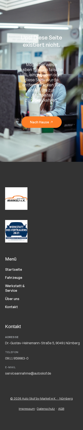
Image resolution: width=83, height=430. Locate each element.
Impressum (27, 409)
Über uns (12, 299)
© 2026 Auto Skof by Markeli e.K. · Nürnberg (41, 398)
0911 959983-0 (16, 358)
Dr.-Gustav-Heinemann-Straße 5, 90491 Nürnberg (42, 343)
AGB (61, 409)
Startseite (13, 269)
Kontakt (11, 307)
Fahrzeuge (13, 277)
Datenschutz (46, 409)
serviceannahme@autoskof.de (28, 373)
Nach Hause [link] (39, 122)
